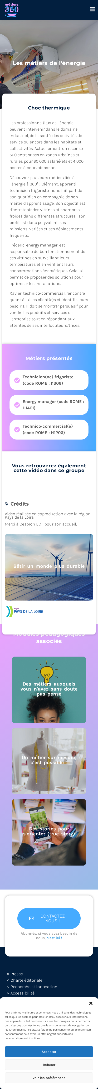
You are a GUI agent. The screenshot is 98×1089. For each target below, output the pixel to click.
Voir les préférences (49, 1078)
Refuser (49, 1065)
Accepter (49, 1052)
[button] (90, 1003)
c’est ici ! (54, 938)
